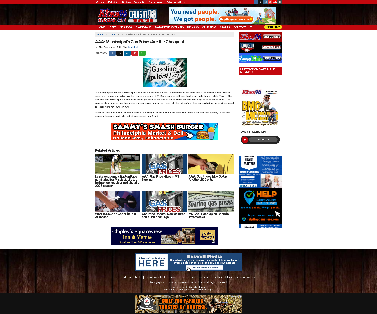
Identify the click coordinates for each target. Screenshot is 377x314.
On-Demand (143, 27)
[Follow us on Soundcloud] (275, 2)
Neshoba (126, 27)
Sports (225, 27)
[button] (251, 27)
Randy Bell (133, 47)
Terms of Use (178, 277)
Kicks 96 (193, 27)
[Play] (245, 139)
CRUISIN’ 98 (209, 27)
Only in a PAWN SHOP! (253, 131)
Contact (239, 27)
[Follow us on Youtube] (270, 2)
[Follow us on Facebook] (256, 2)
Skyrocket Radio (196, 286)
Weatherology (205, 289)
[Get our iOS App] (279, 2)
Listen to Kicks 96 (108, 2)
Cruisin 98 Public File (156, 277)
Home (101, 27)
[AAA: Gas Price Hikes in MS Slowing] (164, 164)
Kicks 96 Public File (131, 277)
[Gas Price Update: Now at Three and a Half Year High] (164, 201)
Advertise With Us (176, 2)
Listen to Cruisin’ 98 (134, 2)
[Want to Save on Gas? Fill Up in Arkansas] (117, 201)
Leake (112, 27)
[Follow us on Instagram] (265, 2)
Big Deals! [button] (273, 27)
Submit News (155, 2)
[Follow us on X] (260, 2)
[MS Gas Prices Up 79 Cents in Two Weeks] (211, 201)
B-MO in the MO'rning (169, 27)
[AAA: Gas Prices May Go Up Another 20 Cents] (211, 164)
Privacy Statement (198, 277)
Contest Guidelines (222, 277)
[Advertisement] (222, 15)
